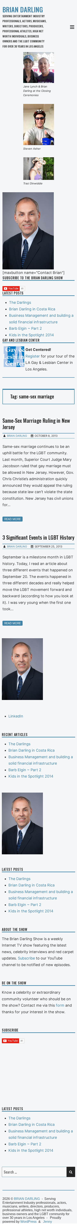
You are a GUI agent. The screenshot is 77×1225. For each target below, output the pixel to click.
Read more (12, 519)
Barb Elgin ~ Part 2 (25, 328)
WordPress (28, 1221)
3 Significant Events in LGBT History (38, 537)
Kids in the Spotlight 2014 (31, 335)
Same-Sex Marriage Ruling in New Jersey (36, 424)
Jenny (47, 1221)
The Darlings (20, 302)
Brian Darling (17, 435)
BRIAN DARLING (22, 9)
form (60, 1005)
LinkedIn (15, 716)
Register (32, 356)
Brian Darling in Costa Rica (32, 309)
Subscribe (26, 958)
